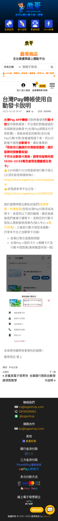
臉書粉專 (31, 441)
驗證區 (32, 73)
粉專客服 (15, 209)
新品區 (25, 73)
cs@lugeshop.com (31, 407)
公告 (29, 76)
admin (47, 111)
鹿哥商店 (29, 54)
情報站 (17, 73)
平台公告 (13, 367)
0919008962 (31, 411)
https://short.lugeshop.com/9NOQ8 (28, 193)
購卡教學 (50, 73)
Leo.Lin (46, 516)
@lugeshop (31, 416)
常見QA (40, 73)
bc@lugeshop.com (31, 428)
